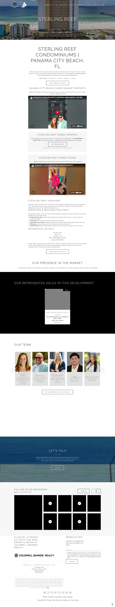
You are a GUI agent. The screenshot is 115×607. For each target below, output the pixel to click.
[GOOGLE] (66, 592)
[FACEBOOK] (52, 592)
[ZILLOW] (70, 592)
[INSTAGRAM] (48, 592)
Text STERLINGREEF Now (57, 144)
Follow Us (83, 491)
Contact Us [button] (57, 467)
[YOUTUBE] (44, 592)
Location (73, 78)
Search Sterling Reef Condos (57, 83)
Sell (57, 4)
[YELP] (59, 592)
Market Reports (43, 78)
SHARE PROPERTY (57, 309)
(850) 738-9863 (92, 365)
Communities (47, 4)
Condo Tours (52, 78)
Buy (53, 4)
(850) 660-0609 (23, 365)
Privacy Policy (82, 556)
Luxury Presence (67, 596)
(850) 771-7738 (40, 365)
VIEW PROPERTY (57, 304)
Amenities (66, 78)
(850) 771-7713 (39, 572)
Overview (60, 78)
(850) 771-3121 (75, 365)
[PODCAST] (63, 592)
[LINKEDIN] (55, 592)
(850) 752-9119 (57, 365)
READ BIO (22, 371)
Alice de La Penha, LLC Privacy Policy (68, 600)
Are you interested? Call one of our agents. (57, 392)
